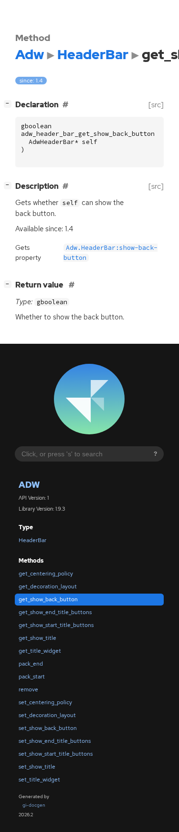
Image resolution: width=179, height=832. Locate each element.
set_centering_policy (45, 702)
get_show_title (37, 638)
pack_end (31, 664)
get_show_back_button (48, 599)
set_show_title (37, 766)
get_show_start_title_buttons (56, 625)
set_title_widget (39, 779)
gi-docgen (33, 805)
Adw (29, 485)
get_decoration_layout (48, 586)
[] (9, 103)
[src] (156, 105)
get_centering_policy (46, 573)
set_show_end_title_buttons (55, 741)
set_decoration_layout (47, 715)
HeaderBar (32, 540)
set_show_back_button (48, 728)
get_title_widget (40, 651)
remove (28, 689)
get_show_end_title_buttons (55, 612)
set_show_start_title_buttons (56, 754)
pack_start (32, 676)
